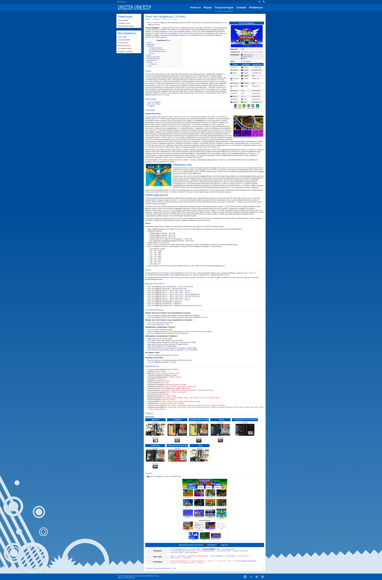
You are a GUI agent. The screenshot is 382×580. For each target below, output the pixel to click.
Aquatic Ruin (210, 497)
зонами (156, 120)
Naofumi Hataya (214, 398)
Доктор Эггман (150, 87)
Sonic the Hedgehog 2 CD (198, 561)
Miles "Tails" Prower (153, 104)
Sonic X (177, 83)
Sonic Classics (197, 305)
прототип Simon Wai (179, 288)
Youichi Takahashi (178, 403)
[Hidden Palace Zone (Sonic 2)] (210, 525)
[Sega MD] (242, 67)
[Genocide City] (199, 525)
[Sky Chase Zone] (188, 513)
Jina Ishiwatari (191, 390)
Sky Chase (188, 517)
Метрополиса (154, 147)
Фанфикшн (256, 7)
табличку (164, 137)
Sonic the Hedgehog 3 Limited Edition (245, 561)
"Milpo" (186, 398)
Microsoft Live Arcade (169, 331)
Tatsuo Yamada (154, 409)
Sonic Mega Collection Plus (156, 342)
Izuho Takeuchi (194, 398)
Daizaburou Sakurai (193, 405)
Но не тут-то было (163, 95)
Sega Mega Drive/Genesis (194, 545)
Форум (207, 7)
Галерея (241, 7)
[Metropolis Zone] (221, 502)
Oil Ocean (210, 506)
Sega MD (245, 67)
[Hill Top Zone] (188, 502)
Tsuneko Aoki (181, 407)
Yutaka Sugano (181, 386)
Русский (122, 2)
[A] (248, 105)
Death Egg (194, 89)
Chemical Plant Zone (251, 137)
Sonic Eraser (192, 549)
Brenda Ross (182, 390)
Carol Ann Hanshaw (165, 403)
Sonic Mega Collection (154, 340)
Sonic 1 (188, 117)
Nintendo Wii (163, 329)
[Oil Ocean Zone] (210, 502)
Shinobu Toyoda (160, 371)
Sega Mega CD (212, 545)
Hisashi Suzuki (205, 405)
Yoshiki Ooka (187, 401)
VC (244, 91)
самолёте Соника (163, 85)
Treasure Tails (221, 561)
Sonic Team (244, 52)
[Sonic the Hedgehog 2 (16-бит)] (204, 482)
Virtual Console (247, 56)
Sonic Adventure (150, 83)
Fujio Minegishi (182, 405)
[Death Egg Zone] (210, 513)
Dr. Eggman (151, 106)
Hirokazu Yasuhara (161, 373)
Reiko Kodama (165, 390)
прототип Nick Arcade (185, 287)
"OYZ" (206, 398)
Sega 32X (224, 545)
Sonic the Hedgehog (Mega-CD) (179, 561)
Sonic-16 (230, 561)
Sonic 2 (172, 556)
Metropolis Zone (174, 126)
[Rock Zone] (221, 525)
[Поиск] (260, 2)
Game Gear (200, 22)
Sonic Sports (173, 563)
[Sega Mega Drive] (242, 55)
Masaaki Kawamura (203, 407)
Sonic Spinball (226, 549)
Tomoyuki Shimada (170, 396)
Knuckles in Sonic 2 (223, 275)
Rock (221, 529)
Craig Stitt (174, 390)
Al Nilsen (172, 400)
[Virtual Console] (242, 56)
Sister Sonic (211, 561)
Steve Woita (196, 401)
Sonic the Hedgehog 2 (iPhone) (157, 333)
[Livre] (257, 105)
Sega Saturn (161, 324)
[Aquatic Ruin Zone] (210, 492)
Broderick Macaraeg (217, 407)
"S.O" (201, 398)
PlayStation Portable (185, 348)
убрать (168, 40)
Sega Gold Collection (250, 420)
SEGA (242, 49)
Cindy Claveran (191, 407)
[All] (253, 105)
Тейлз (169, 30)
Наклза (195, 275)
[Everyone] (235, 105)
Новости (195, 7)
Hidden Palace (210, 529)
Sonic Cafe (203, 317)
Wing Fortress (199, 517)
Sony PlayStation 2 (174, 342)
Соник (147, 78)
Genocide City (199, 530)
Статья (147, 19)
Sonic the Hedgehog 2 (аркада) (157, 315)
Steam (245, 58)
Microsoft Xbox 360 (186, 331)
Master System (191, 22)
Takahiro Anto (191, 386)
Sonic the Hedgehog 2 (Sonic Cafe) (158, 317)
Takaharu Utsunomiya (218, 405)
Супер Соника (149, 192)
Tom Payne (200, 390)
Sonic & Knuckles (164, 273)
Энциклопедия (224, 7)
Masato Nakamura (163, 394)
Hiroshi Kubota (167, 398)
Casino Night (236, 198)
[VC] (242, 91)
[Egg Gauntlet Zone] (216, 535)
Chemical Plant (199, 497)
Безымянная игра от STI (187, 563)
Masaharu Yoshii (173, 373)
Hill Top (188, 506)
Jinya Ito (162, 409)
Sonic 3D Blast (189, 552)
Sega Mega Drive (248, 55)
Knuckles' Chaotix (238, 551)
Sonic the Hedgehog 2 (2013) (156, 355)
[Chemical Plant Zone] (199, 492)
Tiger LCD (168, 362)
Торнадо (200, 78)
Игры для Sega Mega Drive (162, 568)
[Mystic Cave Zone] (199, 502)
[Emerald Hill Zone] (188, 492)
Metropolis (221, 506)
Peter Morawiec (181, 392)
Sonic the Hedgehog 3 (204, 551)
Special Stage (221, 518)
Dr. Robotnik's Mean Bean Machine (180, 551)
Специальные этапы (220, 132)
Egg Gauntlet (215, 539)
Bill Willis (183, 384)
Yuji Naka (174, 375)
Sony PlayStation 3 (179, 350)
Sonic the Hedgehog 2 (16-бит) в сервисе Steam (165, 476)
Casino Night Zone (171, 229)
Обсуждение (156, 19)
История (174, 19)
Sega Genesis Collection (155, 348)
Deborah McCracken (231, 407)
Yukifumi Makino (177, 398)
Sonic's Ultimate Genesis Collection (158, 350)
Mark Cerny (161, 379)
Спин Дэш (193, 160)
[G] (244, 105)
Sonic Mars (201, 563)
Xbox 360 (190, 350)
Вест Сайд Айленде (208, 74)
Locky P (241, 407)
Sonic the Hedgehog (181, 28)
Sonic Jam (150, 324)
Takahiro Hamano (167, 401)
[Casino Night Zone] (221, 492)
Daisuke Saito (248, 407)
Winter (193, 540)
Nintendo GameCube (171, 340)
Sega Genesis (164, 322)
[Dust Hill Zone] (188, 525)
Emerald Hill (228, 198)
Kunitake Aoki (172, 407)
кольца (163, 128)
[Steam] (242, 58)
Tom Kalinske (171, 405)
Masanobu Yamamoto (173, 384)
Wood (204, 540)
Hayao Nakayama (172, 369)
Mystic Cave (246, 198)
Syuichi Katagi (178, 401)
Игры (174, 568)
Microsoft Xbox (186, 342)
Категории (149, 568)
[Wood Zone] (194, 535)
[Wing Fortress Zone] (199, 513)
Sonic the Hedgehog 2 (170, 33)
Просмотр (166, 19)
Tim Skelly (172, 392)
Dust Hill (188, 530)
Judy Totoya (165, 381)
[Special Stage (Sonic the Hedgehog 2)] (221, 513)
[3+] (239, 105)
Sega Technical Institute (256, 52)
